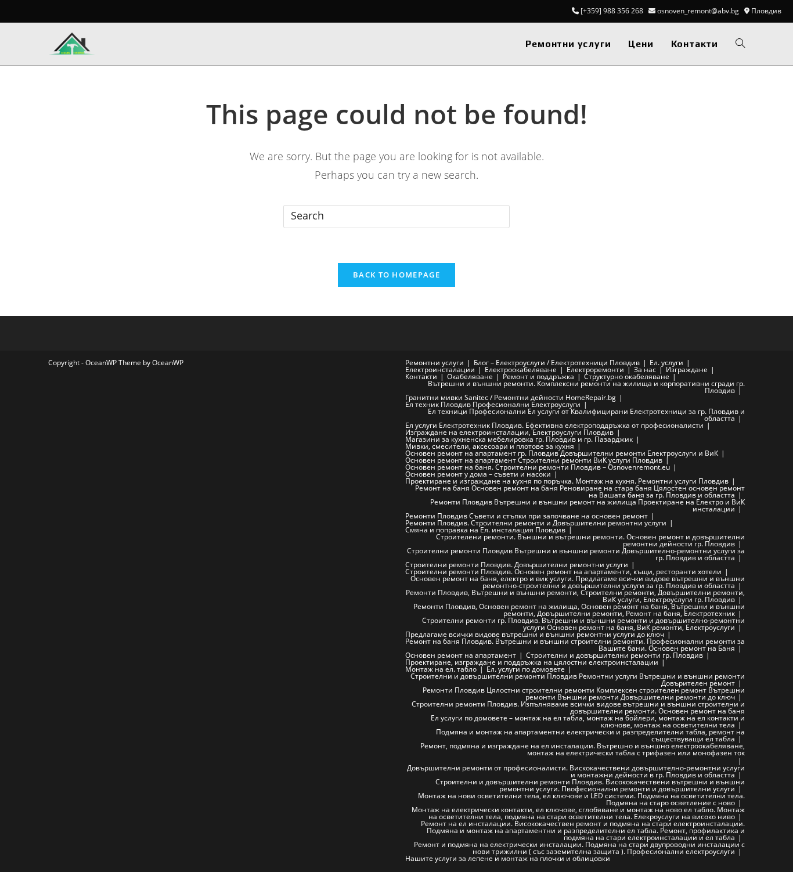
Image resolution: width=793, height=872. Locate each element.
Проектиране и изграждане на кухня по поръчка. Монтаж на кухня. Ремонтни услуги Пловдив (567, 481)
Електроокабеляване (521, 369)
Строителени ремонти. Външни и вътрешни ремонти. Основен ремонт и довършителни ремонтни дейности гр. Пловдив (590, 540)
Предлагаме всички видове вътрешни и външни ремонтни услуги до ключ (534, 634)
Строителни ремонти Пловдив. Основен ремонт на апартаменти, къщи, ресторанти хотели (563, 571)
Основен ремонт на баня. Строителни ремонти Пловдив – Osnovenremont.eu (537, 467)
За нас (645, 369)
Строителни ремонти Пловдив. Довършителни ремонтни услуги (516, 565)
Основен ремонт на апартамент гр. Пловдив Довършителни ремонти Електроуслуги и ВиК (561, 453)
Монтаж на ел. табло (441, 669)
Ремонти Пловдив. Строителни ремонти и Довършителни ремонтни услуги (535, 523)
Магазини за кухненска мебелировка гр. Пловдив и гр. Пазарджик (519, 439)
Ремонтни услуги (434, 362)
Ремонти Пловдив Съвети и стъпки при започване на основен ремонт (526, 516)
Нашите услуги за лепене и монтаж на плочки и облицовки (507, 858)
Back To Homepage (396, 274)
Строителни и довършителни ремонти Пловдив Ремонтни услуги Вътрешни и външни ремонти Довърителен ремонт (577, 679)
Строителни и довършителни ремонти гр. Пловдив (614, 655)
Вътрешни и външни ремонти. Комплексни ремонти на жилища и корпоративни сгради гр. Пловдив (586, 387)
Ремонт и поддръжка (538, 376)
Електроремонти (595, 369)
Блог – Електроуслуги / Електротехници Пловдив (557, 362)
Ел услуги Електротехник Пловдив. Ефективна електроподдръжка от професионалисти (554, 425)
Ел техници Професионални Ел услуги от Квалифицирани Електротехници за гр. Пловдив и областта (586, 414)
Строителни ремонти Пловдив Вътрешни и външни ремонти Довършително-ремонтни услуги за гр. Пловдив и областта (576, 554)
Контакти (421, 376)
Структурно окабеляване (626, 376)
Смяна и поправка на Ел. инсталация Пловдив (485, 530)
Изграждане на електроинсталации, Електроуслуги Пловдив (509, 432)
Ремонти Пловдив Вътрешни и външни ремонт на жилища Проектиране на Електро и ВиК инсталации (587, 505)
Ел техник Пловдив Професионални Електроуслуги (493, 404)
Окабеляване (470, 376)
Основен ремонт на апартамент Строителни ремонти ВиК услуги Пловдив (533, 460)
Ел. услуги (666, 362)
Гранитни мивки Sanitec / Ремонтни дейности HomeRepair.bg (510, 397)
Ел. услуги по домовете (525, 669)
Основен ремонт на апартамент (460, 655)
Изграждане (687, 369)
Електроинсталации (440, 369)
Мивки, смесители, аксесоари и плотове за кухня (489, 446)
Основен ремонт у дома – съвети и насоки (478, 474)
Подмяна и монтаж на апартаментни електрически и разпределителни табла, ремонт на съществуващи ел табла (590, 735)
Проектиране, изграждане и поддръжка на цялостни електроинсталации (531, 662)
